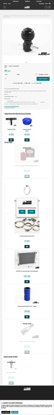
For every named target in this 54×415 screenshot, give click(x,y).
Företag (31, 211)
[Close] (37, 198)
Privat (22, 211)
